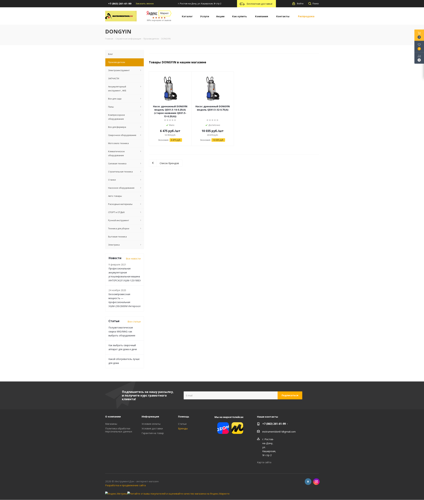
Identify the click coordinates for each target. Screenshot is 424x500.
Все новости (133, 258)
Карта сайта (264, 462)
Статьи (182, 423)
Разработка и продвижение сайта (125, 485)
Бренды (183, 428)
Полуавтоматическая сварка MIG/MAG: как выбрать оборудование (121, 331)
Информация (150, 416)
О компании (113, 416)
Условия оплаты (151, 423)
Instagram (316, 481)
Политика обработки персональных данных (118, 430)
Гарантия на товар (153, 433)
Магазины (111, 423)
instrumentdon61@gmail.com (279, 431)
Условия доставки (152, 428)
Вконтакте (308, 481)
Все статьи (134, 321)
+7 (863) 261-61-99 (274, 424)
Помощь (183, 416)
